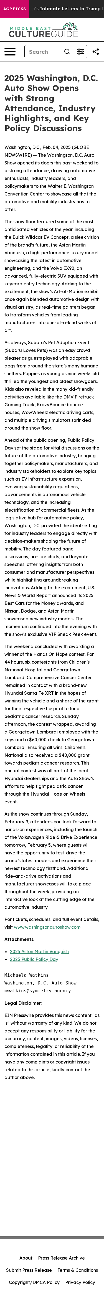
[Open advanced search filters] (80, 51)
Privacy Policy (80, 1282)
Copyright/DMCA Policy (34, 1282)
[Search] (67, 51)
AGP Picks (14, 8)
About (25, 1258)
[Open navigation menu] (10, 51)
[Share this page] (96, 51)
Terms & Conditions (77, 1270)
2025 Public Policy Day (34, 959)
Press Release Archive (61, 1258)
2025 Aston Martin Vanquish (39, 951)
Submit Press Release (29, 1270)
